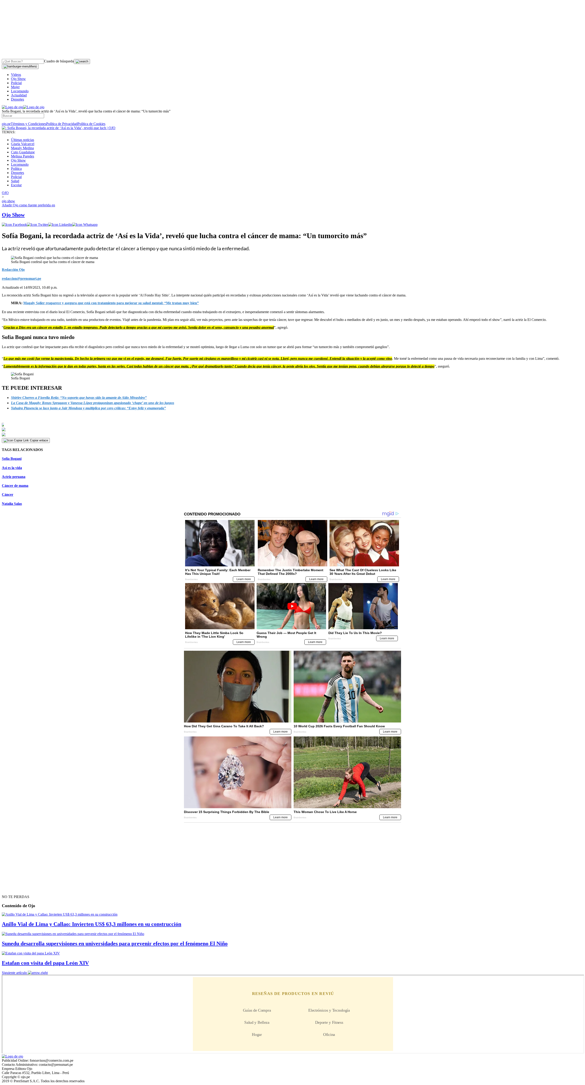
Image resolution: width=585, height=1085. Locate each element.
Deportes (17, 99)
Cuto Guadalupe (23, 152)
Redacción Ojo (13, 270)
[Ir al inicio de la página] (12, 888)
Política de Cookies (91, 124)
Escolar (16, 185)
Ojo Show (18, 79)
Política (16, 169)
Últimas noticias (22, 140)
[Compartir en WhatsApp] (85, 225)
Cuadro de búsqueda (59, 61)
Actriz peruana (13, 477)
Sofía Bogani (11, 459)
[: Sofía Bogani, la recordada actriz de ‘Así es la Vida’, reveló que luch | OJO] (58, 128)
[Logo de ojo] (12, 107)
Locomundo (20, 91)
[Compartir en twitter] (37, 225)
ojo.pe (6, 124)
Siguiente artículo (14, 973)
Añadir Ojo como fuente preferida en (28, 205)
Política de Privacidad (61, 124)
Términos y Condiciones (28, 124)
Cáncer (7, 494)
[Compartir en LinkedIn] (60, 225)
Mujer (15, 87)
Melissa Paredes (22, 156)
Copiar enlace (39, 440)
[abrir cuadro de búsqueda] (82, 61)
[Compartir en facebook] (14, 225)
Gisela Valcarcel (22, 144)
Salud (15, 181)
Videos (16, 75)
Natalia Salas (12, 504)
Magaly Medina (22, 148)
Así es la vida (12, 468)
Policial (16, 83)
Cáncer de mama (15, 486)
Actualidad (19, 95)
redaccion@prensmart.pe (21, 278)
